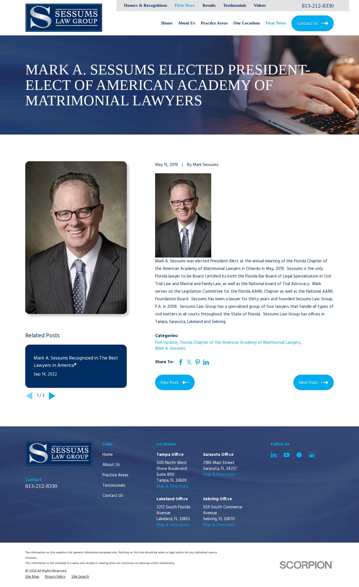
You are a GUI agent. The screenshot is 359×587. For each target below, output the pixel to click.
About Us (111, 464)
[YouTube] (286, 455)
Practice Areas (115, 475)
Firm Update (166, 342)
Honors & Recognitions (145, 5)
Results (209, 5)
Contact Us (112, 495)
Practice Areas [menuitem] (214, 23)
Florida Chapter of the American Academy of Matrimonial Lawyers (240, 342)
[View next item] (52, 396)
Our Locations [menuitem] (246, 23)
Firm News (185, 5)
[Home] (63, 18)
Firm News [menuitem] (276, 23)
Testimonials (234, 5)
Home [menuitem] (166, 23)
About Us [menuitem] (186, 23)
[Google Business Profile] (312, 455)
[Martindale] (299, 455)
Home (107, 454)
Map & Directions (173, 486)
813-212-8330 (318, 5)
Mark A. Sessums (170, 348)
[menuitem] (32, 577)
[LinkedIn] (274, 455)
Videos (260, 5)
